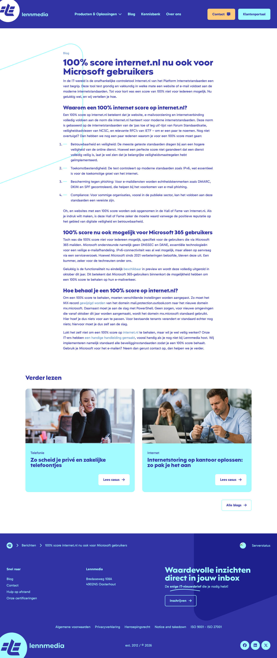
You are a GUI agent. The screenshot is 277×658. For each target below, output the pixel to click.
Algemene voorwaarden (72, 627)
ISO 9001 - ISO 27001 (206, 627)
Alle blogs (233, 505)
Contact (218, 14)
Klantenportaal (254, 14)
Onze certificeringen (22, 598)
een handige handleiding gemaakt (110, 338)
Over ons (173, 14)
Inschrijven (178, 601)
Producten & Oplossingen (96, 14)
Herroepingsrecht (137, 627)
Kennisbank (150, 14)
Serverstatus (261, 545)
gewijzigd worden (92, 303)
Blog (131, 14)
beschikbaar (132, 269)
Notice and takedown (170, 627)
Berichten (29, 545)
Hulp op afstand (18, 592)
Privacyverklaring (107, 627)
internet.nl (130, 332)
